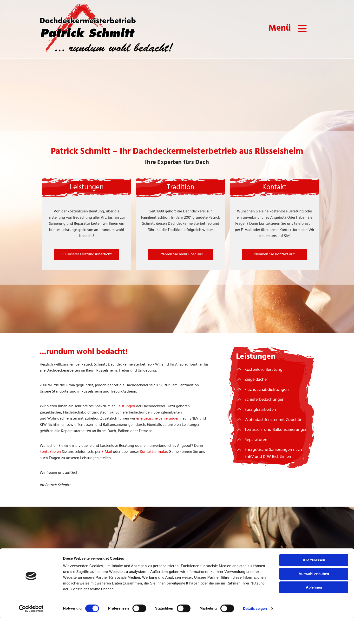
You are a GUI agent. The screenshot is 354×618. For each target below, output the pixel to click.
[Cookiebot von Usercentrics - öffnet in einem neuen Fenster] (31, 608)
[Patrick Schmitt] (106, 29)
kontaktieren (50, 452)
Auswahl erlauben (314, 574)
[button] (86, 254)
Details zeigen (255, 608)
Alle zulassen (314, 560)
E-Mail (106, 452)
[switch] (139, 608)
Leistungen (126, 406)
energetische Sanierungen (157, 418)
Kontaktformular (153, 452)
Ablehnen (314, 587)
